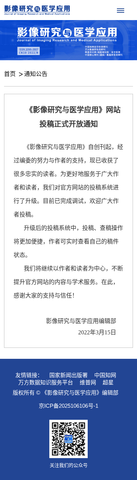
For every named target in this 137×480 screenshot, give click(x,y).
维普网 (88, 382)
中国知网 (105, 375)
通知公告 (35, 74)
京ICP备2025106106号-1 (68, 406)
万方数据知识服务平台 (45, 382)
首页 (10, 74)
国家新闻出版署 (68, 375)
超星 (108, 382)
